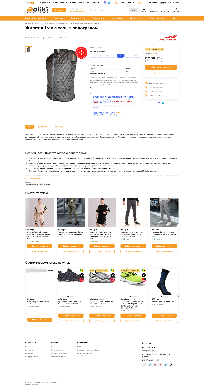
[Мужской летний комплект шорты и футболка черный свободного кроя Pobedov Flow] (102, 212)
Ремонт (94, 3)
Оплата (55, 3)
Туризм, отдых (98, 18)
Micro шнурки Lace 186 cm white (38, 303)
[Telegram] (166, 365)
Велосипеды (58, 18)
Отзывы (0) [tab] (59, 127)
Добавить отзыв (33, 38)
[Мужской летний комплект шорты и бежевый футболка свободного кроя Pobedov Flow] (40, 212)
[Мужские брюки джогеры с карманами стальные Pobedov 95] (164, 212)
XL (120, 56)
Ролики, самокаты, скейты (35, 18)
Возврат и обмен (32, 357)
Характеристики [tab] (43, 127)
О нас (80, 3)
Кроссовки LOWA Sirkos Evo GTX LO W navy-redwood (69, 303)
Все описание (95, 88)
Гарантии (29, 353)
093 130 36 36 (147, 347)
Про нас (54, 343)
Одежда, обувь (117, 18)
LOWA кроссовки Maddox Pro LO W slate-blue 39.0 (101, 303)
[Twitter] (150, 365)
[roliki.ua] (37, 10)
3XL (136, 56)
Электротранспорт (157, 18)
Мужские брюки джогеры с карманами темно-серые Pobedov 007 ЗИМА (131, 234)
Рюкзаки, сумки (136, 18)
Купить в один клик (161, 73)
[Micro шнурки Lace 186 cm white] (40, 282)
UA (28, 2)
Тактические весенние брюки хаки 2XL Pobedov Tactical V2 (70, 233)
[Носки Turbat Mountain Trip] (164, 282)
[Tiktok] (171, 365)
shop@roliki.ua (148, 351)
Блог (87, 3)
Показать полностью (33, 179)
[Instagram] (155, 365)
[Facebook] (144, 365)
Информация (82, 343)
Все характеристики (97, 74)
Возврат (73, 3)
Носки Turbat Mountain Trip (163, 302)
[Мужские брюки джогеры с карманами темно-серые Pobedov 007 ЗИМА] (133, 212)
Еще (174, 18)
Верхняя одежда (32, 184)
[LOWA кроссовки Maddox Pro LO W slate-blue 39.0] (102, 282)
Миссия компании (58, 357)
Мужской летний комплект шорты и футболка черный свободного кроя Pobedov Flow (100, 235)
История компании (59, 353)
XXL (128, 56)
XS (94, 56)
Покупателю (44, 3)
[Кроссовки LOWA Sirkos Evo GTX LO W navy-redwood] (71, 282)
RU (32, 2)
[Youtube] (160, 365)
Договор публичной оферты (88, 350)
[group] (61, 77)
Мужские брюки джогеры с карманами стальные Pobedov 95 (164, 234)
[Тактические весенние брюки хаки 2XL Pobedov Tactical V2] (71, 212)
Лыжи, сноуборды (78, 18)
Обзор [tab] (29, 127)
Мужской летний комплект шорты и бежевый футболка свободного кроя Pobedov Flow (38, 235)
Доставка (63, 3)
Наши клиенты (57, 350)
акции (118, 112)
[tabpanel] (102, 159)
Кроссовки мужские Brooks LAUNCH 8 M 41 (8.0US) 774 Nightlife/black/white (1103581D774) (131, 305)
